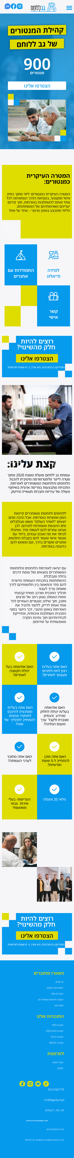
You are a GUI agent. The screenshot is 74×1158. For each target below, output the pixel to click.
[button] (69, 8)
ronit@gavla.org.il (54, 1100)
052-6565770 (56, 1089)
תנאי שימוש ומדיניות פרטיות (37, 1120)
